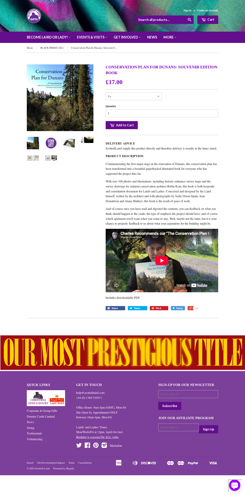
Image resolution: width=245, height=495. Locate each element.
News (152, 37)
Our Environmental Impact (51, 462)
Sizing (30, 428)
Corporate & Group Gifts (42, 411)
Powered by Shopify (63, 468)
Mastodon (116, 445)
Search (30, 462)
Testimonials (34, 433)
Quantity (111, 106)
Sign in (188, 10)
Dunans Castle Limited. (41, 416)
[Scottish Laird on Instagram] (104, 446)
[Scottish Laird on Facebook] (87, 446)
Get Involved (126, 37)
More (168, 37)
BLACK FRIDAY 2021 (52, 47)
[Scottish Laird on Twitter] (79, 446)
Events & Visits (91, 37)
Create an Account (207, 10)
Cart (210, 19)
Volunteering (34, 439)
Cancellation (85, 462)
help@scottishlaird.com (90, 393)
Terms (72, 462)
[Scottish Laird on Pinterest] (96, 446)
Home (30, 47)
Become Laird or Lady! (47, 37)
